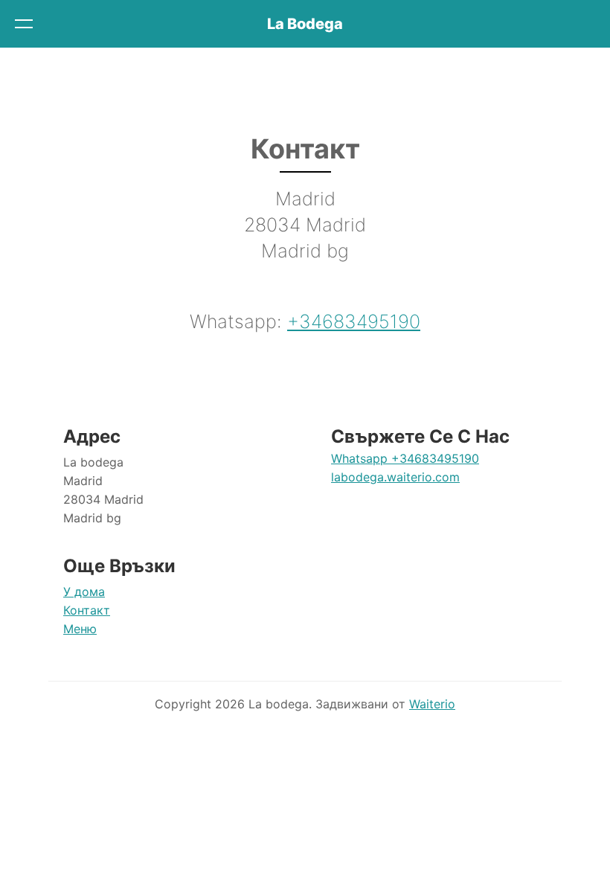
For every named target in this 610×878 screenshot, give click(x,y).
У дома (84, 591)
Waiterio (432, 703)
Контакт (86, 610)
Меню (80, 628)
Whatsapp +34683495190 (405, 458)
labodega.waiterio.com (395, 477)
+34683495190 (353, 321)
